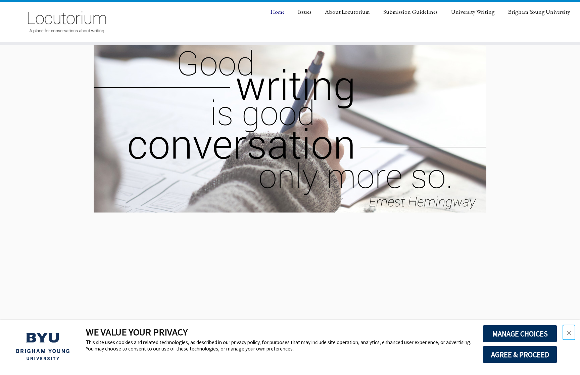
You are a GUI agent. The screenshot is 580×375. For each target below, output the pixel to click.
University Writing (473, 11)
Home (278, 11)
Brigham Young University (539, 11)
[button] (569, 332)
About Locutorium (347, 11)
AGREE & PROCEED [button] (520, 354)
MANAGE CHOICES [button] (520, 333)
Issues (304, 11)
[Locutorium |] (67, 22)
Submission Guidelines (410, 11)
